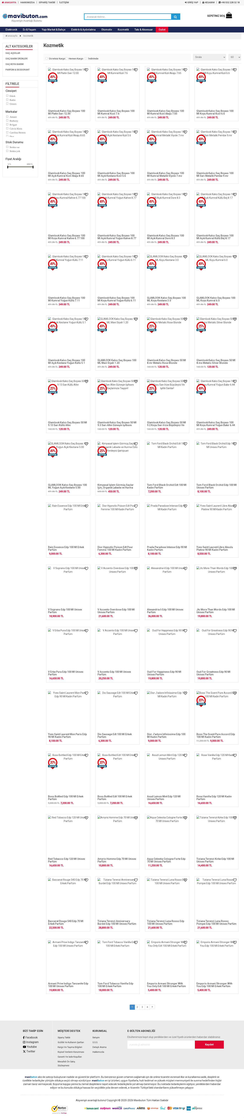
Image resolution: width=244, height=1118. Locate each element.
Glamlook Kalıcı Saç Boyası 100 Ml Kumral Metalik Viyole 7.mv (165, 174)
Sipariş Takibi (64, 1037)
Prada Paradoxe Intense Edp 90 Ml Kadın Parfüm (167, 548)
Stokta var (14, 147)
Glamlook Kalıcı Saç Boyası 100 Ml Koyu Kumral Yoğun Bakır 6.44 (215, 424)
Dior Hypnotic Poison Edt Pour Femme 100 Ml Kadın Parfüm (115, 548)
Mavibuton (140, 1100)
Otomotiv (106, 29)
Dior (12, 136)
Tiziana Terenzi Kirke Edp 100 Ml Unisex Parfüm (215, 860)
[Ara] (175, 17)
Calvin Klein (16, 128)
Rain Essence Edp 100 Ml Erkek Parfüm (66, 548)
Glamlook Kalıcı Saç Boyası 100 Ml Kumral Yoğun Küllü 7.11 (66, 299)
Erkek (12, 96)
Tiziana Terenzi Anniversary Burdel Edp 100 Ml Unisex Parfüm (117, 922)
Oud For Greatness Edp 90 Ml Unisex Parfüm (213, 673)
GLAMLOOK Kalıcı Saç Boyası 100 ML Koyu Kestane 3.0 (166, 299)
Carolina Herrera (18, 132)
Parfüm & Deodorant (18, 69)
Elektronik (11, 29)
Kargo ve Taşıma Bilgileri (70, 1047)
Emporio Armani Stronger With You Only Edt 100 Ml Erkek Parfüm (166, 985)
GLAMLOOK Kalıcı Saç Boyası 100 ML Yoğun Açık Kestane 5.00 (67, 486)
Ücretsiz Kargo (56, 58)
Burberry (14, 120)
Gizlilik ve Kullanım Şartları (71, 1042)
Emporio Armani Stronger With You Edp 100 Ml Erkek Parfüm (214, 985)
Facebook (31, 1037)
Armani (13, 117)
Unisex (13, 104)
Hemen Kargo (76, 58)
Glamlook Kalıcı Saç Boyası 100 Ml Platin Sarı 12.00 (66, 112)
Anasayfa (12, 36)
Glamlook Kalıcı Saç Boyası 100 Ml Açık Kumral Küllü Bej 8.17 (214, 237)
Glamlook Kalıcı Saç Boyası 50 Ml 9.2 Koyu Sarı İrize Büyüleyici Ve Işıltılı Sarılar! (166, 425)
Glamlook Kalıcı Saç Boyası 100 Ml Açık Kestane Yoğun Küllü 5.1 (66, 361)
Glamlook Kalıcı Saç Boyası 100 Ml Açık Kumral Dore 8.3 (165, 237)
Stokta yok (15, 151)
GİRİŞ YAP (192, 2)
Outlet (162, 29)
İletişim (96, 1037)
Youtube (31, 1046)
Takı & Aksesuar (144, 29)
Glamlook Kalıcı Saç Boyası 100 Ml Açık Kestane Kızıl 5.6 (116, 174)
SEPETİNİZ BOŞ (216, 15)
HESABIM (209, 2)
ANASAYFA (10, 2)
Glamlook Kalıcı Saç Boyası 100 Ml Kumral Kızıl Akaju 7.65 (165, 112)
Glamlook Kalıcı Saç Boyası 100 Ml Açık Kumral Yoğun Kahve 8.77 (117, 237)
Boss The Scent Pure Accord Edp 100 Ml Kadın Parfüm (215, 735)
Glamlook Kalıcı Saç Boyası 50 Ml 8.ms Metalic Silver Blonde (215, 361)
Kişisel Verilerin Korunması (71, 1052)
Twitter (30, 1051)
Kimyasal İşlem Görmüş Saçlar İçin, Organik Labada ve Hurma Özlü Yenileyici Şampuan (116, 487)
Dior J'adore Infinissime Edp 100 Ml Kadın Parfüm (166, 735)
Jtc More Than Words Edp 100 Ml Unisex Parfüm (215, 611)
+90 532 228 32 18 (230, 2)
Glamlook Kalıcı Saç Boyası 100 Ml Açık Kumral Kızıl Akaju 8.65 (66, 174)
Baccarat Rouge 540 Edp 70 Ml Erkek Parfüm (65, 922)
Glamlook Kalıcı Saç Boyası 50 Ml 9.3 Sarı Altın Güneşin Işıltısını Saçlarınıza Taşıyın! (117, 425)
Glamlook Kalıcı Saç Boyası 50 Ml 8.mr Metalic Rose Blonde (166, 361)
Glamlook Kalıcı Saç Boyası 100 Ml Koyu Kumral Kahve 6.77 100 (66, 237)
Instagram (32, 1042)
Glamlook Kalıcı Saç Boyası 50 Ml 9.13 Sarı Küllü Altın (67, 424)
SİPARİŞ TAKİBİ (47, 2)
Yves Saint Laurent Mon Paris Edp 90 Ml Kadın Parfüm (67, 735)
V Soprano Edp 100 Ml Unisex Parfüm (65, 611)
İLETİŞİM (64, 2)
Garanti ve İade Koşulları (70, 1057)
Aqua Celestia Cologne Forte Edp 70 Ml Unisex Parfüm (166, 860)
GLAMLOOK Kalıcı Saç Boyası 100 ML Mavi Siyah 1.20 (117, 361)
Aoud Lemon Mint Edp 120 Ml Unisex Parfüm (164, 798)
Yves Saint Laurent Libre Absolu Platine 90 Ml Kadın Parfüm (214, 548)
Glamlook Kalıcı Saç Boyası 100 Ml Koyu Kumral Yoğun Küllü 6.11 (117, 299)
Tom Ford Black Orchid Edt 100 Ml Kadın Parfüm (166, 486)
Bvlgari (13, 124)
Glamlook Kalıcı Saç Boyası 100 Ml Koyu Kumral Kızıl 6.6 (214, 112)
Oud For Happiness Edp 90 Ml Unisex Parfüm (164, 673)
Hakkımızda (98, 1052)
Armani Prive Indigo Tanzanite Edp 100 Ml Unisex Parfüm (68, 985)
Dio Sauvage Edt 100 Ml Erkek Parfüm (115, 735)
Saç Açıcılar (13, 53)
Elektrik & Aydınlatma (83, 29)
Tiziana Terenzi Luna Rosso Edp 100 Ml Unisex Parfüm (165, 922)
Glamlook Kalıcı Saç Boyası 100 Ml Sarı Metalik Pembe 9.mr (214, 174)
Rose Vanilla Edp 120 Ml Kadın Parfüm (214, 798)
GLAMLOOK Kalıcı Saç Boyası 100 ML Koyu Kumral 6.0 (215, 299)
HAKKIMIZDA (27, 2)
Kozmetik (123, 29)
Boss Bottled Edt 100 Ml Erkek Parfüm (115, 798)
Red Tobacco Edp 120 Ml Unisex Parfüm (66, 860)
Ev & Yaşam (29, 29)
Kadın (13, 100)
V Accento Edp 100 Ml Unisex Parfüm (114, 673)
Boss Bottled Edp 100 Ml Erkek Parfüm (65, 798)
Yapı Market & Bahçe (53, 29)
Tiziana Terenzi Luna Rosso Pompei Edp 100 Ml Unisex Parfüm (216, 922)
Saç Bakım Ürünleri (17, 58)
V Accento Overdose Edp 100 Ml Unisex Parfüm (116, 611)
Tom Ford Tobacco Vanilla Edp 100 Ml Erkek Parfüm (115, 985)
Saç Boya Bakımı (15, 64)
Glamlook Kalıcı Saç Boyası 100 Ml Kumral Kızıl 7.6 (116, 112)
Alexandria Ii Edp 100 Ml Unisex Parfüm (165, 611)
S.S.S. (95, 1042)
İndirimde (93, 58)
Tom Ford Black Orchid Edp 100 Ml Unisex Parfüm (216, 486)
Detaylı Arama (99, 1047)
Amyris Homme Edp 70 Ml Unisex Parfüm (117, 860)
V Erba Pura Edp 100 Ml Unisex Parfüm (65, 673)
